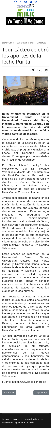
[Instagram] (36, 1)
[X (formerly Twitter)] (39, 70)
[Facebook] (15, 1)
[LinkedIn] (46, 70)
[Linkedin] (31, 1)
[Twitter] (21, 1)
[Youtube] (25, 1)
